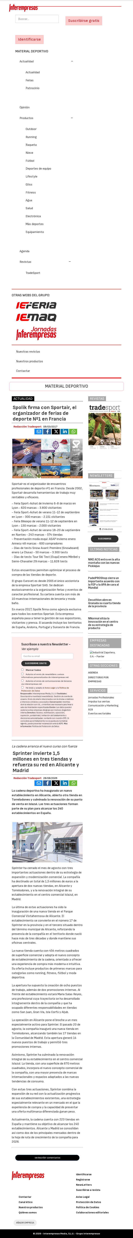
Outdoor (31, 129)
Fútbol (30, 161)
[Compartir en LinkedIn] (64, 431)
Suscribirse (104, 538)
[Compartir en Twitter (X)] (56, 431)
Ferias (30, 80)
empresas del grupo (42, 710)
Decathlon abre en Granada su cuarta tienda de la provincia (104, 603)
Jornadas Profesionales (101, 697)
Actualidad (33, 72)
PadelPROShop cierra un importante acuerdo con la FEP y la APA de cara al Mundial (103, 583)
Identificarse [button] (29, 39)
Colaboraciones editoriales (92, 1212)
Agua (29, 200)
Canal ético (26, 1202)
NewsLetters (84, 1185)
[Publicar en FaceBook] (47, 431)
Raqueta (31, 145)
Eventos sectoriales (99, 713)
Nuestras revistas (28, 351)
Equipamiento (35, 232)
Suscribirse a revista (88, 1190)
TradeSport (33, 273)
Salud (29, 208)
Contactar (23, 371)
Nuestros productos (29, 361)
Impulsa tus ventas (99, 701)
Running (31, 137)
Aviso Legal (50, 688)
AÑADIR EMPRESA (25, 1222)
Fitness (31, 192)
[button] (46, 61)
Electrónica (33, 216)
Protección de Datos (88, 1202)
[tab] (66, 61)
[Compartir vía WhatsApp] (73, 431)
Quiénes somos (28, 1212)
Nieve (29, 153)
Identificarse (84, 1174)
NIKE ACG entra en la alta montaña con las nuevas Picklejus (104, 563)
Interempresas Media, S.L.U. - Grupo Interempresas (71, 1233)
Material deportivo (31, 51)
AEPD (61, 723)
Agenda (24, 251)
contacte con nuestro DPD (55, 718)
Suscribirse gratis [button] (83, 20)
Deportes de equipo (38, 168)
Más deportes (35, 224)
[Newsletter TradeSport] (104, 503)
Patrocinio (32, 88)
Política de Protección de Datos (45, 726)
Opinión (25, 107)
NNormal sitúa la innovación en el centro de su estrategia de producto (103, 623)
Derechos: (31, 713)
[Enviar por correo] (38, 431)
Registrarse (83, 1179)
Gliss (29, 184)
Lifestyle (31, 176)
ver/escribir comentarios (47, 1157)
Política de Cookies (87, 1207)
